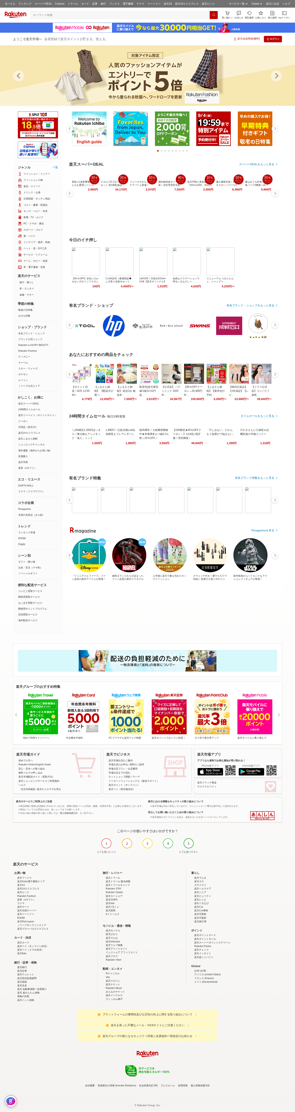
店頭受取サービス (28, 614)
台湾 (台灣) (200, 970)
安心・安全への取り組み (31, 768)
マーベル (23, 362)
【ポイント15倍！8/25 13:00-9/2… (81, 390)
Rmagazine (24, 509)
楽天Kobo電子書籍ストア (31, 881)
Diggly (21, 544)
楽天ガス (199, 881)
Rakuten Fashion (27, 350)
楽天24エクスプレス (187, 3)
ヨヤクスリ (200, 885)
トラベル (73, 3)
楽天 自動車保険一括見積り (32, 989)
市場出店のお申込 (118, 764)
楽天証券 (22, 970)
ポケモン (23, 374)
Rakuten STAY (113, 888)
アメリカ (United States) (207, 974)
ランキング (25, 3)
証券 (95, 3)
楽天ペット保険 (25, 1000)
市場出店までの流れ (119, 772)
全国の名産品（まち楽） (31, 514)
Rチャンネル (113, 973)
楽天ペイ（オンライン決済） (33, 946)
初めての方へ (25, 760)
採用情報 (183, 1085)
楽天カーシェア (114, 896)
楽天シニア (200, 892)
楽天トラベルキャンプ (118, 885)
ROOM (22, 538)
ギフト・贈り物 (26, 561)
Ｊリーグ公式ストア (29, 386)
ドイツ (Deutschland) (206, 981)
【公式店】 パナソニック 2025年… (171, 390)
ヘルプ (286, 3)
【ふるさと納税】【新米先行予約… (215, 390)
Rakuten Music (114, 988)
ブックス (114, 3)
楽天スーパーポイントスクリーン (212, 942)
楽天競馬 (110, 910)
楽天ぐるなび (201, 903)
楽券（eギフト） (27, 468)
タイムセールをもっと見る (257, 415)
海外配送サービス (28, 620)
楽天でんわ (112, 938)
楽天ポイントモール (205, 939)
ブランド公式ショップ (30, 339)
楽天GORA (112, 899)
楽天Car (198, 906)
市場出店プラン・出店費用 (123, 768)
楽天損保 (22, 981)
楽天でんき (200, 877)
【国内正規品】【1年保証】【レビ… (239, 390)
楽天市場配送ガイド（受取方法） (36, 776)
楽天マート (23, 906)
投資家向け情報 (106, 1085)
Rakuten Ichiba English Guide (34, 764)
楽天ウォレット (25, 974)
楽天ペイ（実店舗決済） (122, 789)
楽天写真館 (200, 914)
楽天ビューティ (202, 896)
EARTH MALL (26, 485)
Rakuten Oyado (114, 892)
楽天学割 (23, 462)
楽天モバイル (113, 930)
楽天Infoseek (113, 941)
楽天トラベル (113, 877)
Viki (108, 977)
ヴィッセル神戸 (114, 999)
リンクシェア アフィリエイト (122, 952)
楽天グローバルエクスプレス (33, 928)
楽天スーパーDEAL (28, 403)
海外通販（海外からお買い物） (35, 450)
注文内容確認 (28, 789)
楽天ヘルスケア (202, 888)
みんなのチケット (115, 991)
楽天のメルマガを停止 (49, 789)
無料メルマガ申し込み (30, 772)
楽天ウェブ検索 (114, 945)
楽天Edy (21, 953)
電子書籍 (128, 3)
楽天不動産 (200, 918)
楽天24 (168, 3)
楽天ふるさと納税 (28, 438)
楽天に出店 (272, 3)
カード (85, 3)
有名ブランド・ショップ (31, 333)
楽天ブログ (112, 956)
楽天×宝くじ (112, 906)
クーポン (23, 421)
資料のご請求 (137, 764)
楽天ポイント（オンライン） (124, 785)
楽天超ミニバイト (204, 957)
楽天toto (110, 903)
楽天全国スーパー (27, 910)
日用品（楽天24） (28, 427)
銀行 (103, 3)
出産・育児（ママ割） (30, 567)
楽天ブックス (24, 877)
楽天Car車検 (201, 910)
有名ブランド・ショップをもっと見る (250, 305)
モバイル (10, 3)
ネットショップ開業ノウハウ (124, 776)
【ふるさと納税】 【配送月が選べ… (103, 390)
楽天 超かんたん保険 (28, 992)
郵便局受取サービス (29, 596)
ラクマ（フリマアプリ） (31, 491)
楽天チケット (113, 984)
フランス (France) (204, 978)
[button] (238, 15)
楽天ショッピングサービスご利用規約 (38, 781)
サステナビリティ (207, 786)
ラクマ (140, 3)
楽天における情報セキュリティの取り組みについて (175, 801)
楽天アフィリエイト (116, 948)
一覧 (55, 167)
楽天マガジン (113, 980)
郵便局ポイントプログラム (32, 608)
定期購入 (23, 456)
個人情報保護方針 (200, 1085)
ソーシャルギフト (28, 573)
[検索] (214, 15)
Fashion (59, 3)
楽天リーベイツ (25, 914)
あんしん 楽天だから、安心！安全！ (262, 815)
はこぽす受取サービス (30, 603)
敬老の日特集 (25, 310)
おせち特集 (24, 315)
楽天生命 (22, 985)
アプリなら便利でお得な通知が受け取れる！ (221, 760)
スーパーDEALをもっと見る (256, 164)
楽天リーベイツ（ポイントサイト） (37, 415)
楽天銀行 (22, 967)
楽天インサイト (202, 953)
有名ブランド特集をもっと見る (254, 477)
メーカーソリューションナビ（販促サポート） (134, 781)
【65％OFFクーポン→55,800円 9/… (193, 390)
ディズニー (24, 356)
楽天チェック (201, 949)
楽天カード (23, 942)
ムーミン (23, 380)
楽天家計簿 (200, 921)
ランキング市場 (26, 532)
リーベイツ (154, 3)
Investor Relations (125, 1085)
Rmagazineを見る (262, 530)
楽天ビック (208, 3)
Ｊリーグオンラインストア (31, 925)
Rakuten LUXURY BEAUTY (33, 345)
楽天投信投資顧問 (27, 978)
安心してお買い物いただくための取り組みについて (175, 812)
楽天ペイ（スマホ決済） (30, 949)
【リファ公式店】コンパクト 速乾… (260, 390)
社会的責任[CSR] (148, 1085)
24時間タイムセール (29, 409)
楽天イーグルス (114, 995)
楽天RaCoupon (25, 921)
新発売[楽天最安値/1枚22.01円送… (148, 390)
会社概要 (90, 1085)
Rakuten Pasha (202, 946)
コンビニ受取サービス (30, 591)
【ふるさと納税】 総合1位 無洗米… (126, 390)
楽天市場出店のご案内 (121, 760)
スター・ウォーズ (28, 368)
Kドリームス (112, 914)
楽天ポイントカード (205, 935)
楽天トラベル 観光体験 (118, 881)
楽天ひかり (112, 934)
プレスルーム (168, 1085)
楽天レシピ (200, 899)
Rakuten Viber (113, 959)
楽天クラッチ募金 (207, 782)
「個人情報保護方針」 (69, 813)
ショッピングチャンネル (31, 444)
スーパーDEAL (43, 3)
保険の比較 (23, 996)
